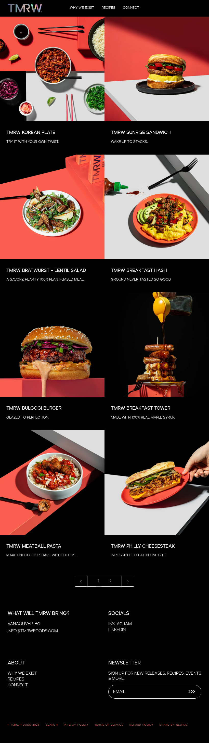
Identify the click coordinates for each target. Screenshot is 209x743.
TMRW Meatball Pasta (33, 546)
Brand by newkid (174, 725)
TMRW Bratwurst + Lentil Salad (46, 270)
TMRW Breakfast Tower (140, 408)
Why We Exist (22, 673)
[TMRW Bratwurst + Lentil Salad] (52, 207)
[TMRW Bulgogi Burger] (52, 344)
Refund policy (141, 725)
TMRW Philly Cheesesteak (143, 546)
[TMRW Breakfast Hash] (156, 207)
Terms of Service (109, 725)
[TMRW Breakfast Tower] (156, 344)
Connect (18, 685)
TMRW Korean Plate (30, 132)
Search (52, 725)
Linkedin (117, 630)
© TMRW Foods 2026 (24, 725)
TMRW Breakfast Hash (139, 270)
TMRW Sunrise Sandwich (141, 132)
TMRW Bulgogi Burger (33, 408)
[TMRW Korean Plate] (52, 69)
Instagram (120, 624)
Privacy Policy (76, 725)
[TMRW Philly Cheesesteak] (156, 482)
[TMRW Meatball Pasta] (52, 482)
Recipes (16, 679)
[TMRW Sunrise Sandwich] (156, 69)
